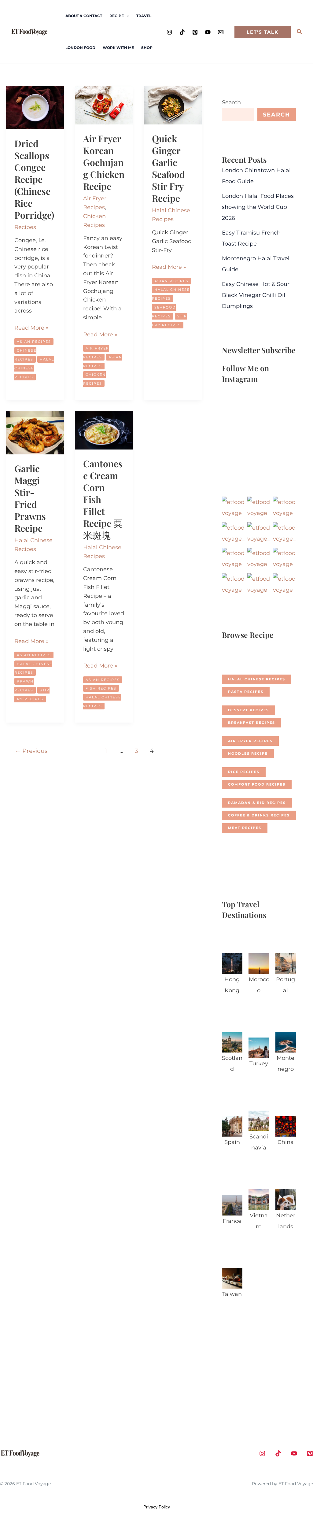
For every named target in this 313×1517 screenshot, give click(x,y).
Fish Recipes (101, 688)
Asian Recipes (34, 341)
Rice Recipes (244, 772)
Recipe (116, 15)
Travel (143, 15)
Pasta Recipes (245, 692)
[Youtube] (208, 32)
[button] (126, 16)
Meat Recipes (244, 828)
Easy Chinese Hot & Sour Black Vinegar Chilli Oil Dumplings (255, 295)
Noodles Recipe (248, 753)
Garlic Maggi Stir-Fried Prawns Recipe (30, 498)
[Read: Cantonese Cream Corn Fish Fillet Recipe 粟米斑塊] (104, 430)
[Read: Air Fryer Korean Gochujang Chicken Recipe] (104, 105)
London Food (80, 47)
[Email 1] (220, 32)
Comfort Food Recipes (256, 784)
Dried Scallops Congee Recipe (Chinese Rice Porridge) (34, 179)
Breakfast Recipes (251, 722)
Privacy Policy (156, 1506)
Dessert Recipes (248, 710)
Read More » (31, 328)
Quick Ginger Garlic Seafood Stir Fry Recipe (168, 168)
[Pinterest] (195, 32)
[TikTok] (182, 32)
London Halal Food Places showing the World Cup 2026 (258, 207)
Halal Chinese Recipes (256, 679)
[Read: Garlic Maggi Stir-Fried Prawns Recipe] (35, 432)
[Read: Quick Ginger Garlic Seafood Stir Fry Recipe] (172, 105)
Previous (31, 750)
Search (231, 102)
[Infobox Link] (232, 976)
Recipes (25, 227)
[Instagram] (169, 32)
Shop (147, 47)
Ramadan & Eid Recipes (257, 803)
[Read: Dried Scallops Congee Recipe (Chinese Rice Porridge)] (35, 107)
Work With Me (118, 47)
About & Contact (83, 15)
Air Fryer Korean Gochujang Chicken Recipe (103, 162)
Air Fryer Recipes (250, 741)
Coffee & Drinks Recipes (259, 815)
